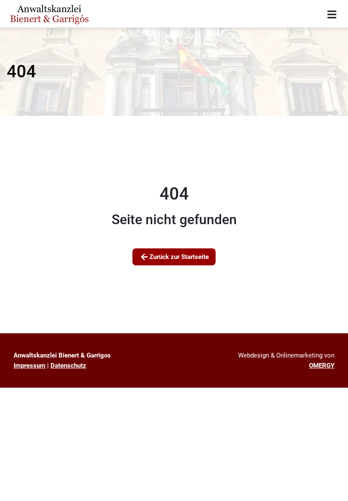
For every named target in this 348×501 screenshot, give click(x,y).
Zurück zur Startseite (179, 257)
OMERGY (321, 365)
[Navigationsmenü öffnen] (332, 14)
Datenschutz (68, 365)
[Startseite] (49, 14)
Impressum (29, 365)
